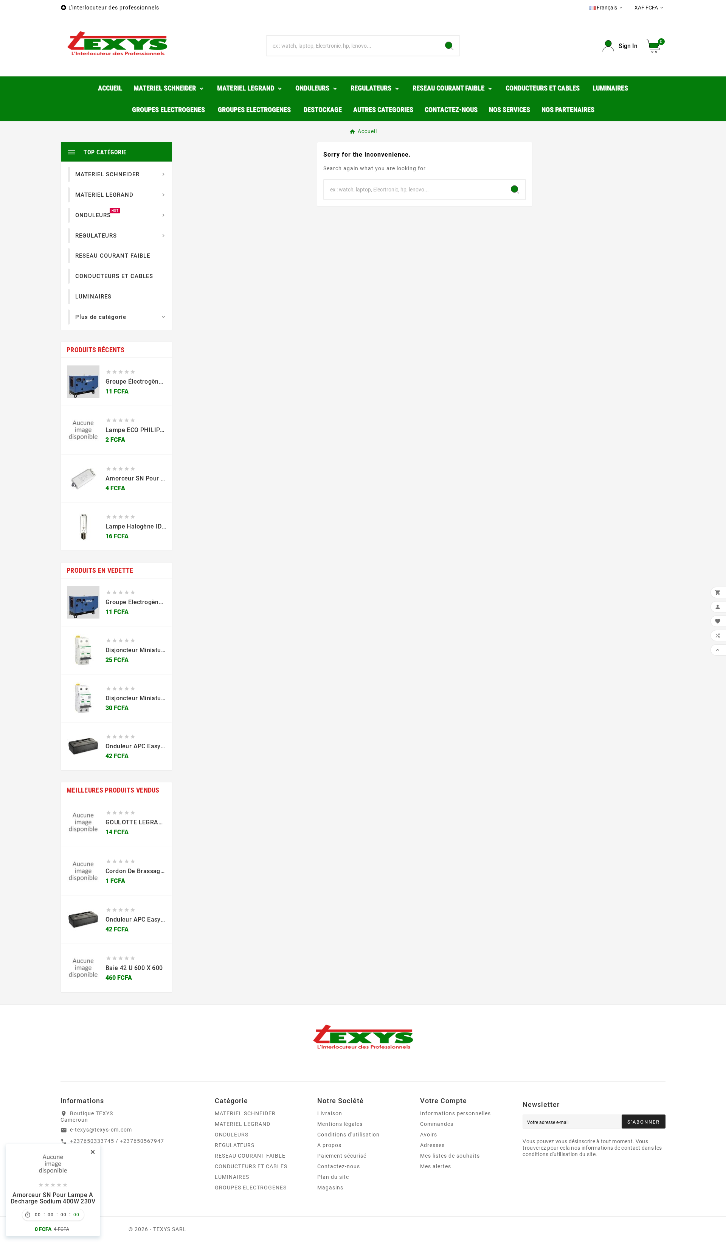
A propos (329, 1145)
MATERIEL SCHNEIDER (245, 1113)
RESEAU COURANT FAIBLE (250, 1156)
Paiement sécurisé (341, 1156)
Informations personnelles (455, 1113)
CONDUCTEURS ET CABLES (251, 1166)
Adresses (432, 1145)
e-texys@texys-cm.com (101, 1130)
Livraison (329, 1113)
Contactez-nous (338, 1166)
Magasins (330, 1187)
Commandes (436, 1124)
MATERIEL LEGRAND (242, 1124)
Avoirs (428, 1135)
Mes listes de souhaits (450, 1156)
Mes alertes (435, 1166)
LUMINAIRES (232, 1177)
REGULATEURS (234, 1145)
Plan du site (333, 1177)
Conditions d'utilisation (348, 1135)
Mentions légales (340, 1124)
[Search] (449, 46)
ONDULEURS (231, 1135)
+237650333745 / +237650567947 (117, 1141)
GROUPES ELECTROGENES (251, 1187)
